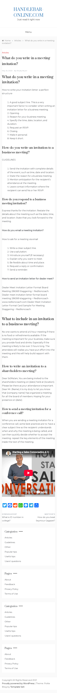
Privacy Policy (11, 589)
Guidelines (10, 542)
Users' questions (13, 561)
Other (8, 547)
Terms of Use (11, 593)
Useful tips (10, 556)
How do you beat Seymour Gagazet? (45, 519)
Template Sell (17, 687)
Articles (5, 52)
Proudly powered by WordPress (18, 683)
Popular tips (11, 552)
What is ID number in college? (12, 519)
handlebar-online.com (28, 12)
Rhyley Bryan (22, 71)
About (8, 579)
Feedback (10, 584)
